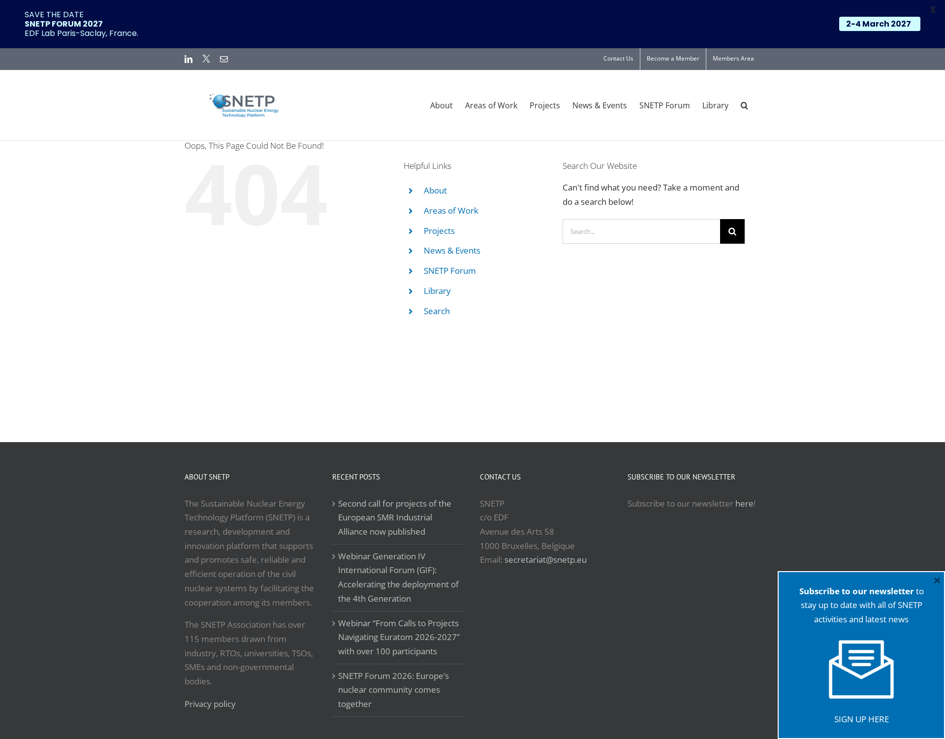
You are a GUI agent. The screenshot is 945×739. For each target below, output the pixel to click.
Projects (439, 230)
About (435, 190)
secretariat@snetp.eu (545, 559)
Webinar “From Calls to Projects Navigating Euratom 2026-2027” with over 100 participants (399, 637)
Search (437, 311)
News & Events (452, 250)
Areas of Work (451, 210)
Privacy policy (210, 703)
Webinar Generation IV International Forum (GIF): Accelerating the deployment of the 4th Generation (398, 577)
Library (437, 290)
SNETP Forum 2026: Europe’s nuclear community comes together (393, 689)
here (744, 503)
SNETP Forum (450, 270)
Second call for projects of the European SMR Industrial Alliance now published (394, 517)
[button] (744, 105)
